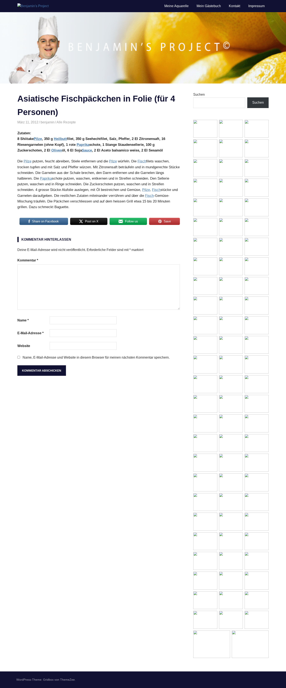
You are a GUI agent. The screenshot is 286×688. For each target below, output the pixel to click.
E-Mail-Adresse (30, 333)
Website (23, 346)
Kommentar (27, 260)
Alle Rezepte (66, 122)
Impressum (256, 6)
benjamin (47, 122)
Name (23, 320)
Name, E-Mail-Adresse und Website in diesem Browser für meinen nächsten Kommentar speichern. (96, 357)
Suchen (199, 94)
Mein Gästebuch (209, 6)
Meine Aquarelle (176, 6)
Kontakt (234, 6)
